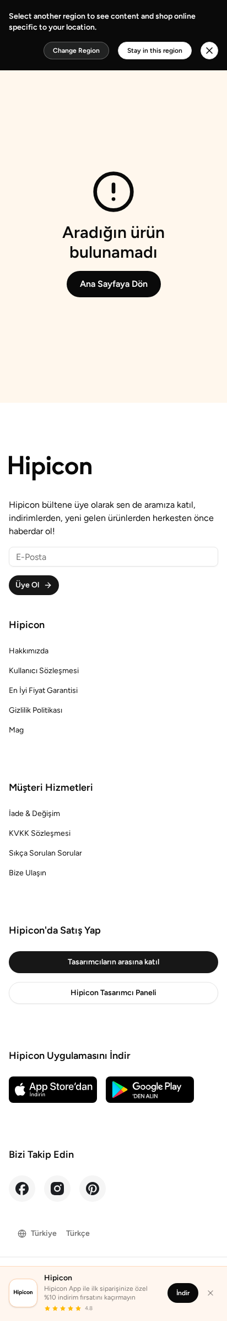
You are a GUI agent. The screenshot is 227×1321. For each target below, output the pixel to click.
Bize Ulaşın (27, 873)
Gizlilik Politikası (35, 710)
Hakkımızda (28, 651)
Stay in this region (154, 50)
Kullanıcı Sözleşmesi (44, 670)
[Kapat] (210, 1293)
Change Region (76, 50)
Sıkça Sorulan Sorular (45, 853)
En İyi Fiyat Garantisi (43, 690)
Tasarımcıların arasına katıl (113, 962)
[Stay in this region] (209, 50)
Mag (16, 730)
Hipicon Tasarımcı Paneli (113, 992)
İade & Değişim (34, 813)
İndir (183, 1293)
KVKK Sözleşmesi (40, 833)
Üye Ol (27, 585)
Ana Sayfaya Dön (114, 284)
